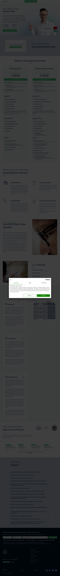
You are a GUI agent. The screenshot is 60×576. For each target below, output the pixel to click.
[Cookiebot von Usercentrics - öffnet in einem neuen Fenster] (46, 279)
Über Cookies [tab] (44, 282)
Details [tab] (30, 282)
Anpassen (29, 295)
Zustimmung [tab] (16, 282)
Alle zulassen (43, 295)
